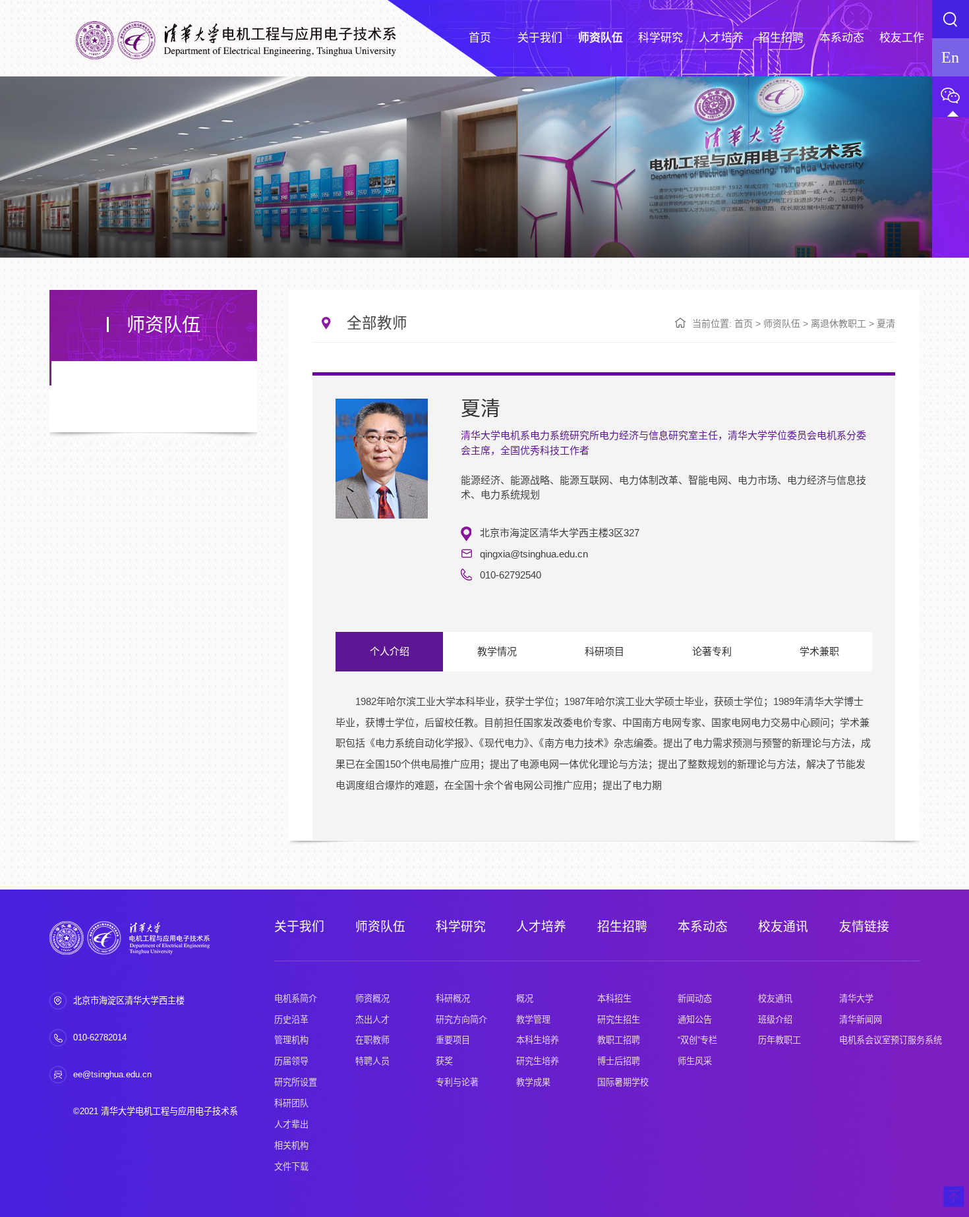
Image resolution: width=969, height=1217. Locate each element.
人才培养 (541, 927)
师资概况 (372, 999)
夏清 (886, 323)
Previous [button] (342, 760)
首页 (743, 323)
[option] (603, 754)
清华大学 (856, 999)
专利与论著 (457, 1082)
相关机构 (291, 1145)
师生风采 (695, 1061)
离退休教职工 (838, 323)
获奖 (444, 1061)
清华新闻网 (860, 1020)
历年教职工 (779, 1040)
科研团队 (291, 1103)
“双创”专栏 (697, 1040)
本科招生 (614, 999)
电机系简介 (295, 999)
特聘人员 (372, 1061)
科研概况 (453, 999)
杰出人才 (372, 1020)
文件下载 (291, 1167)
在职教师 (372, 1040)
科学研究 (461, 927)
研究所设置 (295, 1082)
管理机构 (291, 1040)
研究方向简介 (461, 1020)
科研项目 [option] (604, 651)
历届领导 (291, 1061)
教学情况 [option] (497, 651)
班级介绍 (775, 1020)
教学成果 (533, 1082)
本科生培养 (537, 1040)
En (950, 57)
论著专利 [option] (712, 651)
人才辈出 (291, 1124)
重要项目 (453, 1040)
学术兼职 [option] (819, 651)
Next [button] (865, 760)
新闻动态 (695, 999)
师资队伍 (781, 323)
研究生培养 (537, 1061)
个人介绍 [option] (389, 651)
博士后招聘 (618, 1061)
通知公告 (695, 1020)
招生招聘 (622, 927)
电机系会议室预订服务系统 (890, 1040)
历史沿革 (291, 1020)
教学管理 (533, 1020)
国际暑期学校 (623, 1082)
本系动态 (703, 927)
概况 (524, 999)
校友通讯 (783, 927)
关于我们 (299, 927)
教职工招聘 (618, 1040)
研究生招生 (618, 1020)
